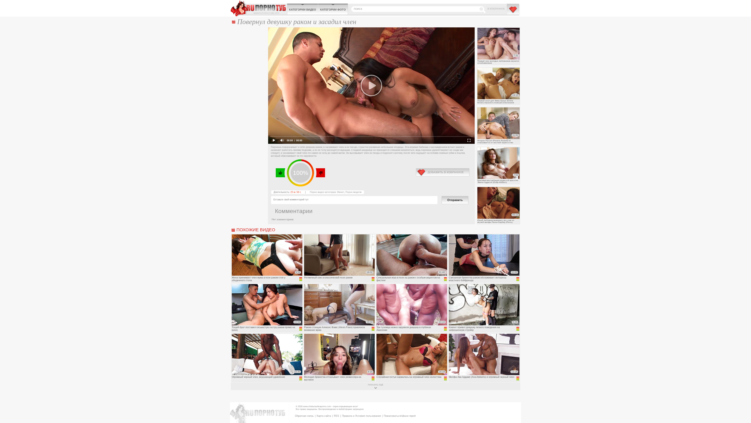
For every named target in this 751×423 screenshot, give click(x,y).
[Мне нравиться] (280, 172)
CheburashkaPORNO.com (259, 8)
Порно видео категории (323, 192)
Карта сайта (324, 415)
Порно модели (353, 192)
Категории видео (302, 9)
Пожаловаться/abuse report (400, 415)
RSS (336, 415)
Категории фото (333, 9)
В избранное (496, 8)
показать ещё (375, 385)
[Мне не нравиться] (320, 172)
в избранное (442, 172)
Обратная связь (304, 415)
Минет (340, 192)
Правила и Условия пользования (361, 415)
